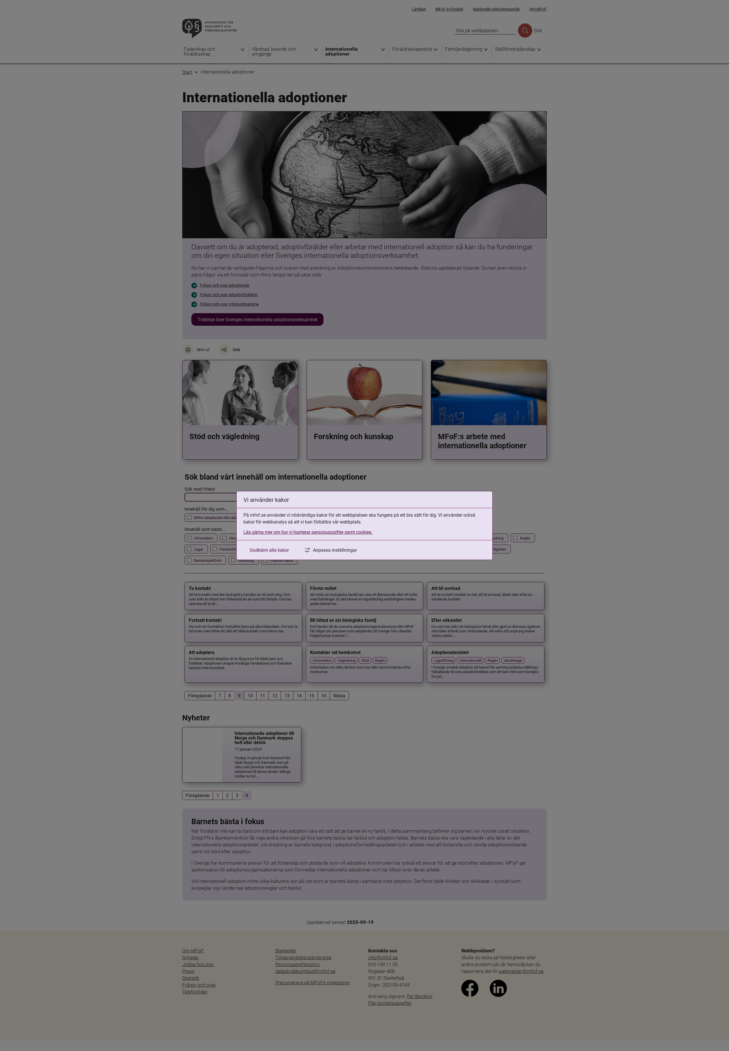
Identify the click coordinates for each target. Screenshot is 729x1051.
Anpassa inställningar (335, 550)
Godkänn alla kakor (269, 550)
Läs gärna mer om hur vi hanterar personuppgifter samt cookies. (307, 532)
